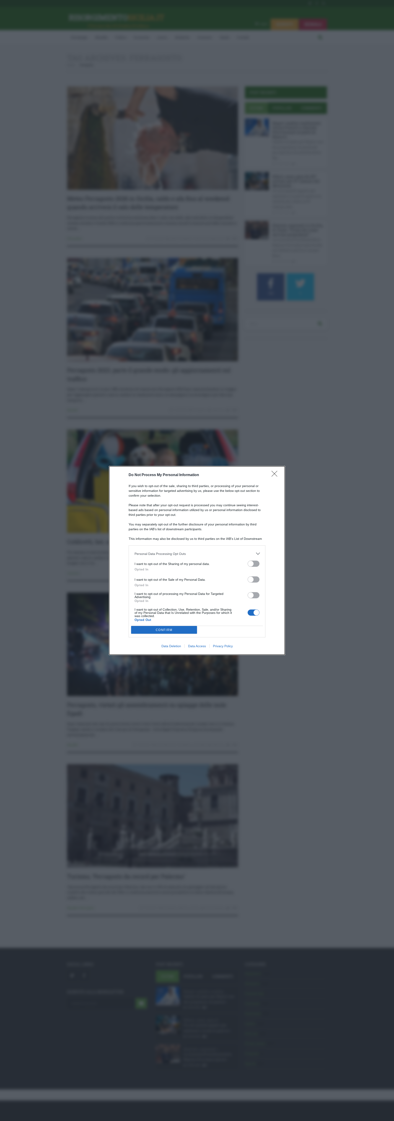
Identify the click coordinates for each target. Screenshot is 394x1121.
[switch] (253, 564)
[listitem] (197, 553)
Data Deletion (171, 646)
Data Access (197, 646)
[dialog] (197, 560)
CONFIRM (164, 630)
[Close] (276, 475)
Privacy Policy (223, 646)
